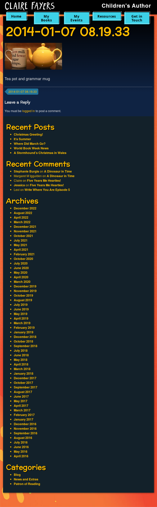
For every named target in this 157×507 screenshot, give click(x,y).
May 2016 (20, 451)
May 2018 (20, 359)
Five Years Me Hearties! (44, 180)
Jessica (19, 185)
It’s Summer (22, 139)
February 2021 (24, 254)
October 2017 (23, 382)
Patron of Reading (27, 484)
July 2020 (21, 263)
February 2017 (24, 415)
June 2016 (21, 447)
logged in (28, 111)
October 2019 (23, 295)
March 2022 (22, 222)
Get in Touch (136, 18)
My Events (76, 18)
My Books (46, 18)
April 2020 (21, 277)
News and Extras (26, 479)
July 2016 (21, 442)
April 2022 (21, 217)
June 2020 (21, 268)
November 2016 (25, 428)
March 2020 (22, 281)
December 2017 (25, 378)
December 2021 (25, 226)
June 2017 (21, 396)
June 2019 (21, 309)
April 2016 (21, 456)
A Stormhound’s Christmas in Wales (40, 153)
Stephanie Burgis (26, 171)
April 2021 (21, 249)
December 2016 (25, 424)
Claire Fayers (29, 6)
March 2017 (22, 410)
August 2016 (23, 437)
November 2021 (25, 231)
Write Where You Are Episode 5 (47, 189)
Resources (106, 16)
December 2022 (25, 208)
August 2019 (23, 300)
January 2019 (23, 332)
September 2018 (25, 346)
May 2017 (20, 401)
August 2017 (23, 392)
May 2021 (20, 245)
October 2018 (23, 341)
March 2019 (22, 323)
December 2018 (25, 336)
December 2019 (25, 286)
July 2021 (21, 240)
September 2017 (25, 387)
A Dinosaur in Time (58, 171)
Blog (17, 474)
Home (16, 16)
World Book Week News (31, 148)
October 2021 (23, 236)
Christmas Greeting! (28, 134)
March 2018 (22, 369)
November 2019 (25, 291)
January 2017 (23, 419)
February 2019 (24, 327)
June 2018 (21, 355)
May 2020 (20, 272)
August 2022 (23, 213)
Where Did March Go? (30, 143)
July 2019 (21, 304)
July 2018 (21, 350)
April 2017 (21, 405)
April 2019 (21, 318)
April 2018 (21, 364)
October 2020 (23, 258)
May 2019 (20, 314)
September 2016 (25, 433)
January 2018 (23, 373)
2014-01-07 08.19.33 (22, 91)
